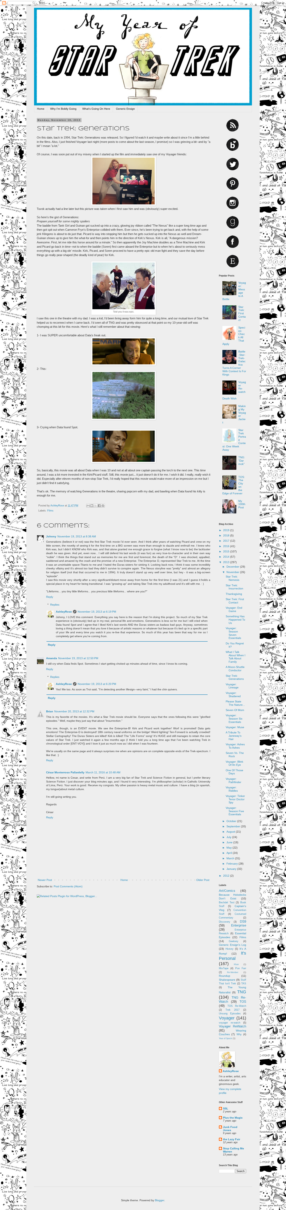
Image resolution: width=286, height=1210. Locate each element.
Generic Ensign (125, 108)
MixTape (223, 968)
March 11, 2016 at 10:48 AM (103, 772)
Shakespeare (227, 979)
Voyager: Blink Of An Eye (234, 763)
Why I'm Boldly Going (63, 108)
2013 (226, 562)
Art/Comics (227, 891)
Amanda (51, 658)
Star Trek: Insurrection (234, 587)
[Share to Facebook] (99, 506)
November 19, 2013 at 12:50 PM (78, 658)
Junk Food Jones (230, 1128)
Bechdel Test (226, 902)
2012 (226, 875)
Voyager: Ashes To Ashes (235, 746)
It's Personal (232, 956)
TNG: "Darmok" (241, 460)
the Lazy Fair (231, 1139)
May (229, 847)
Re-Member (232, 972)
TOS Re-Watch (236, 1006)
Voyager (226, 1018)
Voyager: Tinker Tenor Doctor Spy (235, 799)
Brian (49, 711)
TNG (241, 991)
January (231, 868)
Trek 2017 (232, 1010)
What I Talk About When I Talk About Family (235, 656)
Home (40, 108)
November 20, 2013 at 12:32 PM (74, 711)
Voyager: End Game (234, 609)
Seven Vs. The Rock (235, 754)
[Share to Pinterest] (103, 506)
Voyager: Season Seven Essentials (233, 633)
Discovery (224, 921)
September (233, 826)
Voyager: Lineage (232, 686)
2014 (226, 556)
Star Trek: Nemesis (232, 578)
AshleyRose (64, 611)
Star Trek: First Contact (242, 313)
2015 (226, 551)
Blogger (159, 1200)
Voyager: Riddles (232, 789)
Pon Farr (240, 968)
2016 (226, 546)
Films (50, 510)
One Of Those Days (234, 772)
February (232, 863)
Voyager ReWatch (232, 1026)
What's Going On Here (96, 108)
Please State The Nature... (235, 703)
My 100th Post (241, 504)
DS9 (243, 921)
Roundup (224, 975)
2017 (226, 540)
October (231, 821)
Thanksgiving (234, 593)
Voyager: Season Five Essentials (235, 811)
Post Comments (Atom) (68, 886)
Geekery (233, 941)
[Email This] (88, 506)
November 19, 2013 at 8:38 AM (76, 536)
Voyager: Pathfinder (233, 780)
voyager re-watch (229, 1022)
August (231, 831)
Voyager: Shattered (233, 694)
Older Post (202, 879)
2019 (226, 530)
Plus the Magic (233, 1117)
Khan (236, 964)
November (233, 572)
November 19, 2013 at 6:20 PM (97, 683)
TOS (243, 1001)
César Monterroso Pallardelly (65, 772)
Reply (49, 596)
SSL (225, 1108)
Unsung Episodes (230, 1013)
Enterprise (238, 925)
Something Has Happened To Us (235, 619)
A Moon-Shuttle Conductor (235, 668)
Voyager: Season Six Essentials (234, 718)
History (229, 949)
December (233, 566)
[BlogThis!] (92, 506)
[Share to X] (95, 506)
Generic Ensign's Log (232, 944)
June (229, 842)
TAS (243, 983)
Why (239, 1034)
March (230, 858)
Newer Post (45, 879)
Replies (54, 604)
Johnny (51, 536)
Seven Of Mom (235, 710)
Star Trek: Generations (235, 677)
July (229, 837)
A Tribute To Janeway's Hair (233, 736)
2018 (226, 535)
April (229, 852)
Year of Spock (225, 1038)
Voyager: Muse (235, 727)
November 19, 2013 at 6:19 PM (97, 611)
